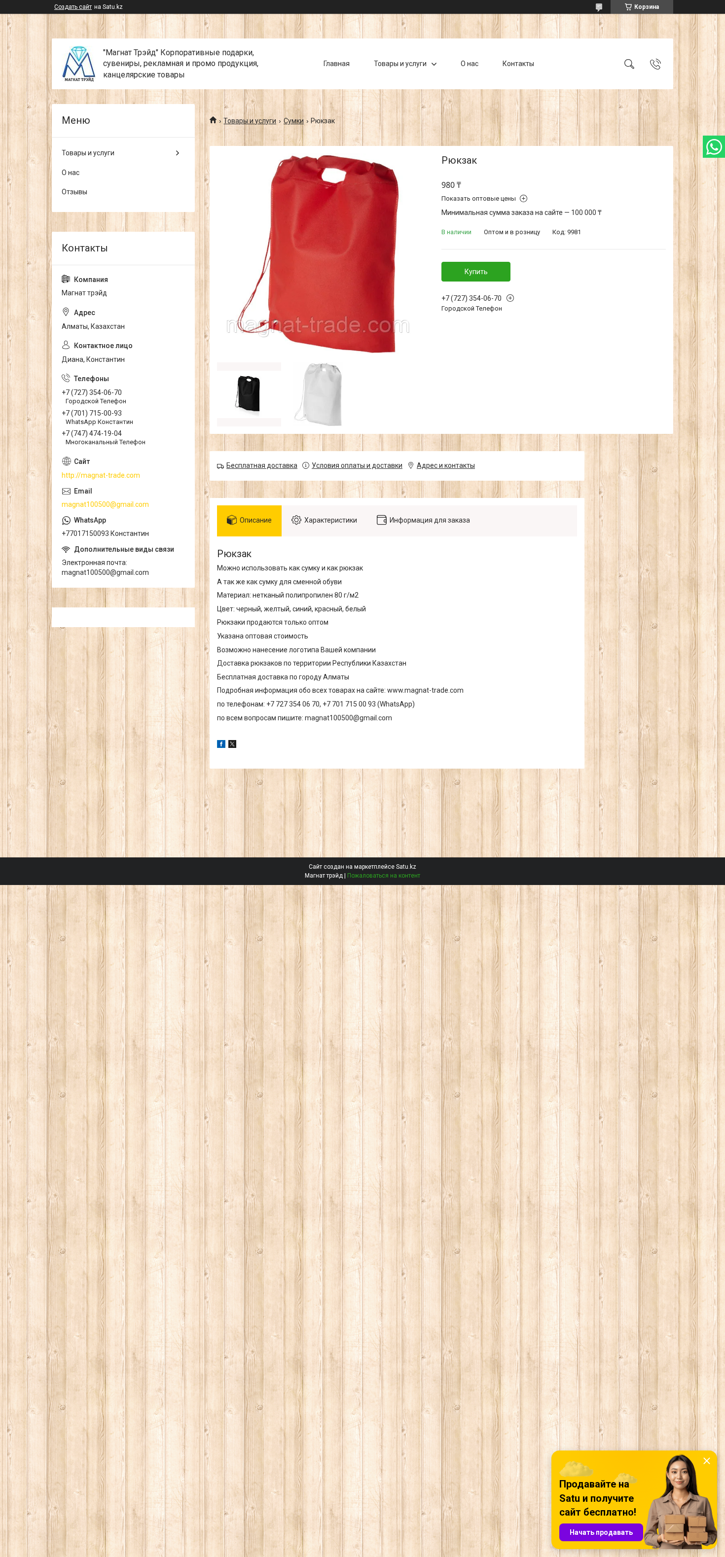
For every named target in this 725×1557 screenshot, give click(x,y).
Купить (476, 272)
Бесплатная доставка (261, 465)
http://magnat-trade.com (101, 475)
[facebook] (221, 745)
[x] (232, 745)
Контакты (518, 64)
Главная (337, 64)
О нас (469, 64)
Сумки (294, 121)
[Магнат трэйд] (79, 64)
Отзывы (74, 192)
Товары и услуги (400, 64)
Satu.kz (406, 866)
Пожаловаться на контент (383, 875)
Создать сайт (73, 6)
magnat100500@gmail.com (105, 504)
